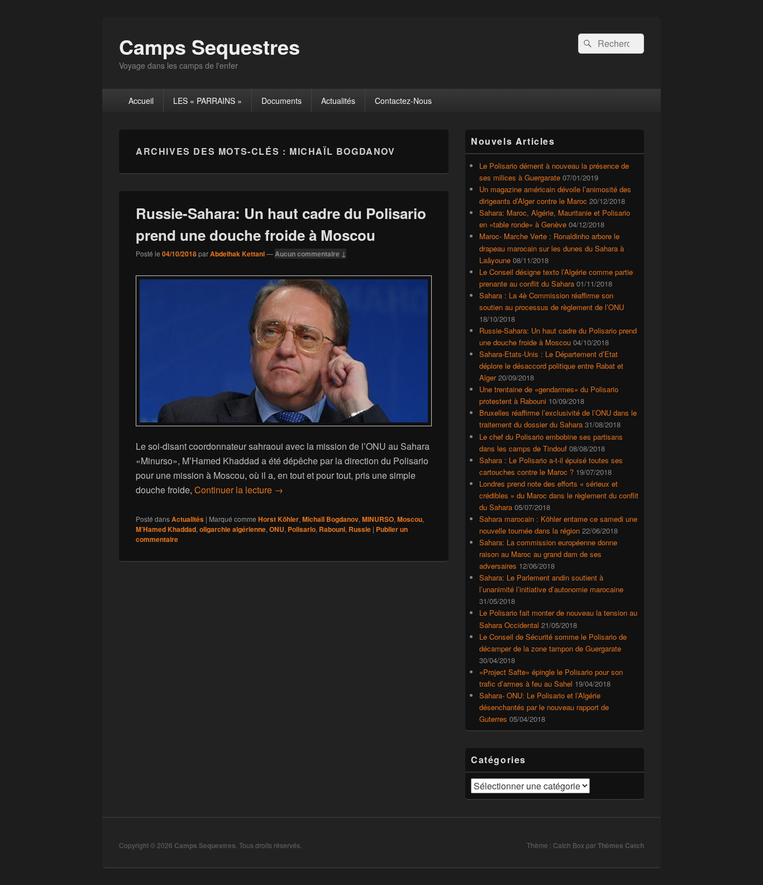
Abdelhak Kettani (237, 254)
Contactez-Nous (403, 100)
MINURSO (378, 519)
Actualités (338, 100)
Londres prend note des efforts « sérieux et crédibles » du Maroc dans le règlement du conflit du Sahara (558, 495)
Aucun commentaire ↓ (310, 254)
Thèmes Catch (621, 845)
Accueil (141, 100)
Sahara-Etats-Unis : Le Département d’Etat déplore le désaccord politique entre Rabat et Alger (551, 366)
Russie (360, 529)
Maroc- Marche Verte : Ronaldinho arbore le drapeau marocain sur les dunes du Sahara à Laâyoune (551, 248)
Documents (281, 100)
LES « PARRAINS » (207, 100)
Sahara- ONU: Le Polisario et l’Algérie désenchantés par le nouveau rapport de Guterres (544, 707)
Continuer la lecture (238, 489)
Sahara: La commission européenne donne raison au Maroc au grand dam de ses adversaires (548, 554)
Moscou (409, 519)
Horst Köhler (278, 519)
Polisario (302, 529)
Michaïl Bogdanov (330, 519)
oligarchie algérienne (232, 529)
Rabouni (332, 529)
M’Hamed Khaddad (166, 529)
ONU (276, 529)
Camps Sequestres (209, 46)
